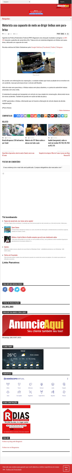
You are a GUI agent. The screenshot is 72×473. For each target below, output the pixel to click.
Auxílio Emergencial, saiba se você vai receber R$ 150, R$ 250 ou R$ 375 (59, 143)
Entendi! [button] (66, 468)
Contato (6, 247)
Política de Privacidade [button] (13, 469)
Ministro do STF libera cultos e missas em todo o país (35, 141)
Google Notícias (36, 47)
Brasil (10, 34)
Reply (5, 34)
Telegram (59, 47)
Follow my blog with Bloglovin (12, 441)
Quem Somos (15, 227)
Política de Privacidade (10, 255)
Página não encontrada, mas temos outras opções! (18, 221)
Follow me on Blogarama (10, 447)
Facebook (46, 47)
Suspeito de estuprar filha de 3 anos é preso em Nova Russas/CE (54, 154)
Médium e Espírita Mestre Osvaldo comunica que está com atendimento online (34, 237)
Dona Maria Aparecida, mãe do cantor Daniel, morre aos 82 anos (18, 154)
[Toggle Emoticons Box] (3, 173)
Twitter (53, 47)
